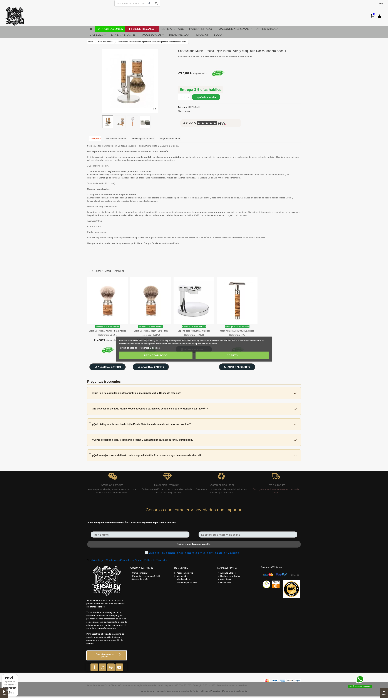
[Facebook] (94, 667)
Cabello (96, 34)
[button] (106, 655)
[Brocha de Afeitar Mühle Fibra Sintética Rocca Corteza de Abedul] (107, 300)
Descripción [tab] (95, 138)
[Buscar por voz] (149, 3)
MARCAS (202, 34)
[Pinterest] (111, 667)
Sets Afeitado (172, 28)
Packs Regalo (142, 28)
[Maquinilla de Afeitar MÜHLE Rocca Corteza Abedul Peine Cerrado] (237, 300)
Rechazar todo (155, 355)
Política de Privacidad (155, 560)
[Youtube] (119, 667)
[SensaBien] (24, 16)
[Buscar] (156, 3)
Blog (380, 3)
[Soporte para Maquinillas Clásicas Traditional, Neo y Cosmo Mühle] (194, 300)
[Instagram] (102, 667)
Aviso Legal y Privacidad (153, 691)
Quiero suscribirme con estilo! (194, 544)
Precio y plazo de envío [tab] (143, 138)
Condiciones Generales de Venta (124, 560)
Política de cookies (128, 347)
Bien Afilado (179, 34)
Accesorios (152, 34)
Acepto (232, 355)
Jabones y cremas (234, 28)
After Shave (266, 28)
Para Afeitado (200, 28)
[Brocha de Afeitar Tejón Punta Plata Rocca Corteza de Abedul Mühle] (150, 300)
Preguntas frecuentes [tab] (170, 138)
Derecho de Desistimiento (234, 691)
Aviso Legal (97, 560)
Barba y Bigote (122, 34)
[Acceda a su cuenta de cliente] (379, 16)
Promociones (112, 28)
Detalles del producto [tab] (116, 138)
